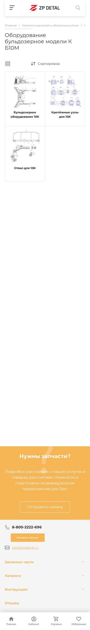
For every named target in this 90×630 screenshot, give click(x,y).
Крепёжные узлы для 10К (64, 114)
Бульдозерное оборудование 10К (25, 114)
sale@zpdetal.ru (25, 547)
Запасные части (19, 562)
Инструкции (16, 589)
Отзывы (12, 603)
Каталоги (13, 576)
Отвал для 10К (25, 168)
